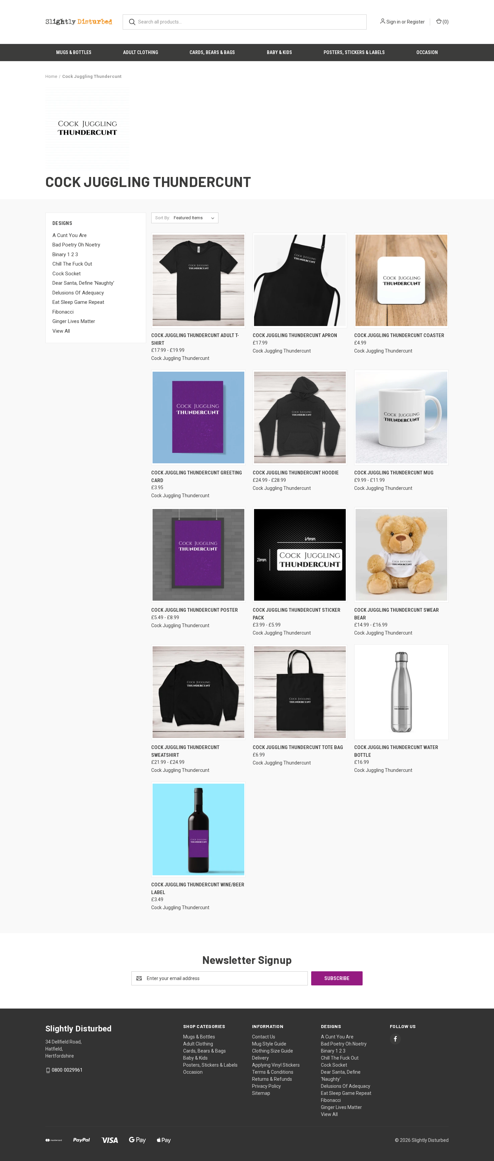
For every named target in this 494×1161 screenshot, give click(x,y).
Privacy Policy (266, 1086)
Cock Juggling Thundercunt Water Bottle (396, 751)
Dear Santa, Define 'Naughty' (83, 283)
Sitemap (261, 1093)
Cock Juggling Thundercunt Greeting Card (196, 476)
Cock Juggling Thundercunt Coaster (399, 335)
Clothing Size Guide (272, 1051)
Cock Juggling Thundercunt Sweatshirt (185, 751)
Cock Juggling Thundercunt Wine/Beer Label (197, 888)
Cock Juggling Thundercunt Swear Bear (396, 614)
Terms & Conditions (272, 1072)
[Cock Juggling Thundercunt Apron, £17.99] (300, 280)
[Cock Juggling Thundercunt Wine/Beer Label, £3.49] (198, 829)
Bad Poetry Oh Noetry (76, 245)
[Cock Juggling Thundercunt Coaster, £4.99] (401, 280)
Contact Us (263, 1036)
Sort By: (162, 217)
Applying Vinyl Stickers (276, 1065)
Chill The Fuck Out (72, 264)
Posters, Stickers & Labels (354, 52)
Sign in (393, 22)
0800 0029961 (67, 1070)
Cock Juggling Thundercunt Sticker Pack (296, 614)
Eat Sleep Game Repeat (78, 302)
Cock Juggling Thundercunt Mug (394, 473)
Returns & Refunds (272, 1079)
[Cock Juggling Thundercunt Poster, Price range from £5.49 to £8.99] (198, 554)
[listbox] (195, 218)
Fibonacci (63, 312)
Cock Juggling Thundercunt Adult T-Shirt (195, 339)
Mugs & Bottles (73, 52)
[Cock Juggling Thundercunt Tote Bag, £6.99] (300, 692)
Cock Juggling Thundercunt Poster (194, 610)
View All (61, 331)
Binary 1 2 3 (65, 254)
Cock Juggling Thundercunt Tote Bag (298, 747)
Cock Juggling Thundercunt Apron (295, 335)
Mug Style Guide (269, 1044)
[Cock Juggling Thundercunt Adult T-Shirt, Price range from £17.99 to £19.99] (198, 280)
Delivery (260, 1058)
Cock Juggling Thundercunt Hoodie (296, 473)
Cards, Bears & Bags (212, 52)
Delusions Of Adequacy (78, 293)
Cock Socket (66, 274)
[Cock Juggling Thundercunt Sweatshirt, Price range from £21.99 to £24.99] (198, 692)
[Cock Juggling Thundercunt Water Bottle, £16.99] (401, 692)
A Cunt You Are (69, 235)
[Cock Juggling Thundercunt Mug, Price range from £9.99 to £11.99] (401, 417)
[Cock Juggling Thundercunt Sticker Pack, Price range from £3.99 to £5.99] (300, 554)
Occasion (427, 52)
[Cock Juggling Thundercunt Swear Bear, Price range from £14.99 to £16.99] (401, 554)
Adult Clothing (140, 52)
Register (416, 22)
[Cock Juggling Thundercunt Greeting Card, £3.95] (198, 417)
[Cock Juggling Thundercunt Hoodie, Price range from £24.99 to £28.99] (300, 417)
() (445, 22)
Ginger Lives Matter (73, 321)
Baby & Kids (279, 52)
